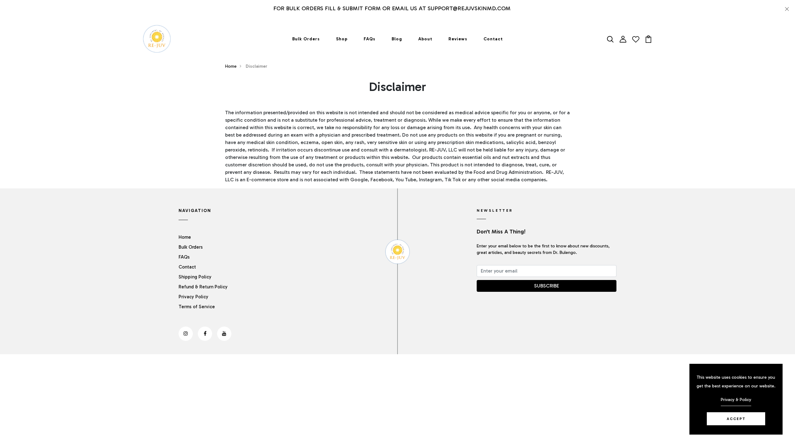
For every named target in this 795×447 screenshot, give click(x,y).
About (425, 39)
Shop (342, 39)
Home (231, 66)
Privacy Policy (193, 297)
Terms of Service (197, 306)
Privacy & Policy (736, 399)
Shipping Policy (195, 277)
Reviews (457, 39)
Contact (493, 39)
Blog (397, 39)
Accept (736, 419)
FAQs (369, 39)
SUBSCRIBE (546, 286)
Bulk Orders (306, 39)
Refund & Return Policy (203, 287)
